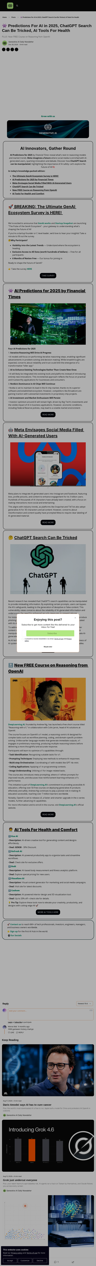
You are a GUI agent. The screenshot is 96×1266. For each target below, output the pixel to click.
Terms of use (58, 639)
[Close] (75, 618)
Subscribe (52, 633)
